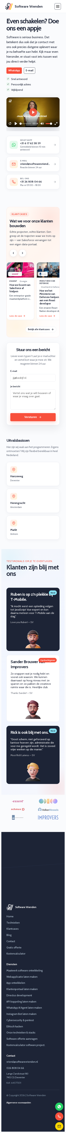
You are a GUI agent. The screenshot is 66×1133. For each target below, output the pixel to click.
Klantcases (12, 928)
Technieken (13, 922)
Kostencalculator (15, 953)
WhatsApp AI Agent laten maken (24, 1007)
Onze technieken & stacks (20, 1032)
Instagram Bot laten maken (21, 1014)
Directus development (19, 995)
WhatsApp (14, 70)
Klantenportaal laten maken (22, 989)
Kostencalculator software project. (25, 1045)
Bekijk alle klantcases (39, 329)
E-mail (29, 70)
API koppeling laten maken (21, 1001)
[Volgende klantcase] (22, 253)
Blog (9, 935)
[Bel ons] (59, 1116)
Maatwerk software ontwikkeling (24, 970)
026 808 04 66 (15, 1068)
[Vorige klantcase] (13, 253)
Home (10, 916)
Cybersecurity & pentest (20, 1020)
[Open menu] (57, 6)
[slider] (25, 123)
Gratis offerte (13, 947)
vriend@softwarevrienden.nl (22, 1061)
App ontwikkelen (15, 982)
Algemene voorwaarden (18, 1102)
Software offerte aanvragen (21, 1038)
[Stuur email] (59, 1126)
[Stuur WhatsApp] (59, 1107)
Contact (10, 941)
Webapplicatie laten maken (21, 976)
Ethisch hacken (14, 1026)
